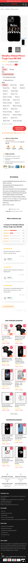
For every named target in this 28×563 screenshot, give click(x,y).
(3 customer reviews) (13, 61)
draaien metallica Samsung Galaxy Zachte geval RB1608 (20, 437)
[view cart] (26, 4)
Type (3, 67)
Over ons (3, 511)
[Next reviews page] (25, 310)
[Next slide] (25, 28)
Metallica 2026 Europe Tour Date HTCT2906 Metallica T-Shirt (20, 338)
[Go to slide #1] (10, 49)
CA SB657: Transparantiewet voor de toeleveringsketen (13, 519)
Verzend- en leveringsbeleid (7, 526)
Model (3, 82)
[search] (23, 4)
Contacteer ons (4, 532)
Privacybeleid (4, 515)
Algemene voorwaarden (6, 513)
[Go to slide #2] (18, 49)
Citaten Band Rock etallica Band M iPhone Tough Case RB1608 (7, 383)
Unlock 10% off (3, 556)
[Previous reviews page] (17, 310)
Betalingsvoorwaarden (6, 528)
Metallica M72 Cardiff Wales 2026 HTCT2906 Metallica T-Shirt (7, 360)
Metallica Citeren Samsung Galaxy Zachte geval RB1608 (7, 461)
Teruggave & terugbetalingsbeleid (8, 530)
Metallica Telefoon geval (11, 9)
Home (2, 9)
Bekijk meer (14, 413)
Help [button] (25, 561)
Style (3, 71)
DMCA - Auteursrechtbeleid (7, 517)
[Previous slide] (2, 28)
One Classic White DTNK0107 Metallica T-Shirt (7, 338)
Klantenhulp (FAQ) (5, 534)
